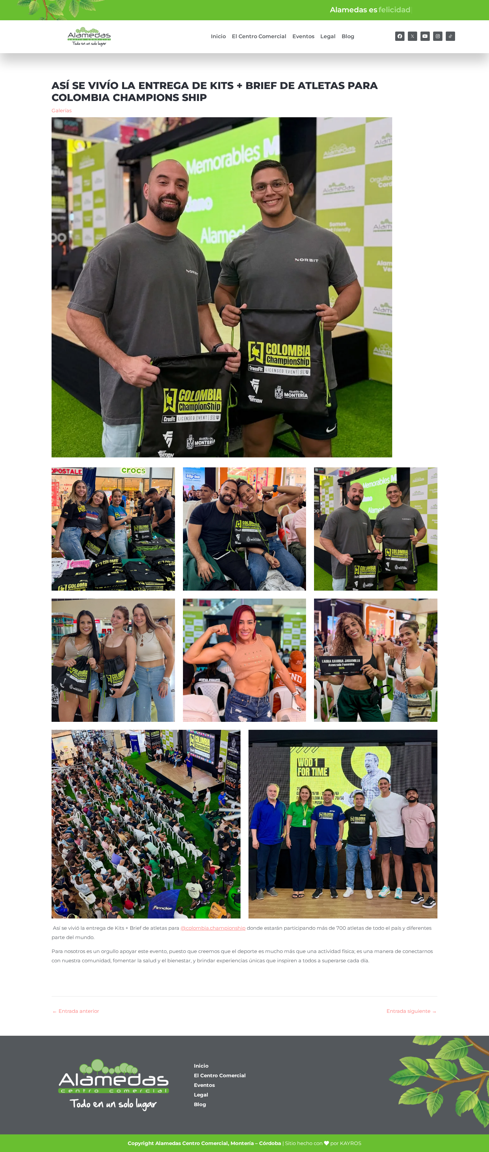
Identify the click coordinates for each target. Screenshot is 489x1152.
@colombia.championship (213, 928)
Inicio (218, 36)
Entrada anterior (75, 1010)
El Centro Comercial (259, 36)
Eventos (303, 36)
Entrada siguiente (412, 1010)
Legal (328, 36)
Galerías (62, 110)
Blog (348, 36)
